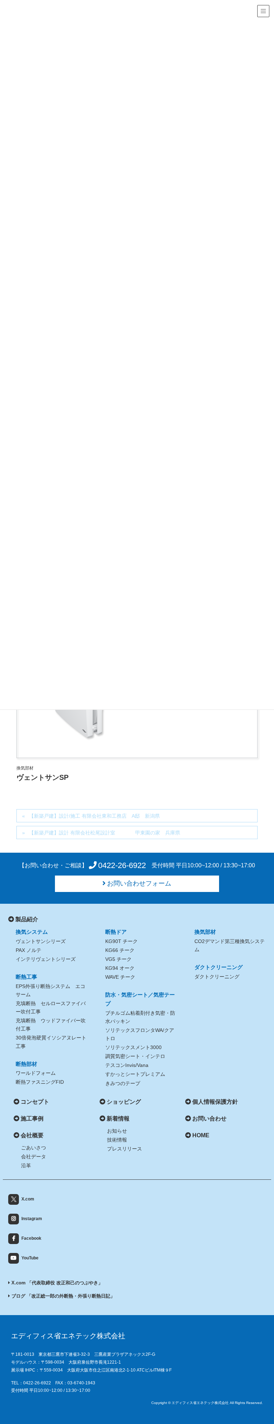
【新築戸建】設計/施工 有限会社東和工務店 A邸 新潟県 (94, 816)
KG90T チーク (121, 941)
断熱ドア (116, 932)
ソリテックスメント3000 (133, 1047)
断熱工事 (26, 977)
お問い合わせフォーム (139, 883)
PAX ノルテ (28, 950)
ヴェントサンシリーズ (41, 941)
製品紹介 (26, 919)
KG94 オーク (120, 968)
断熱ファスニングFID (40, 1082)
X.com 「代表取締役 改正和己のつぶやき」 (56, 1282)
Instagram (31, 1218)
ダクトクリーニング (218, 967)
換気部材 (205, 932)
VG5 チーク (118, 959)
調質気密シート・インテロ (135, 1056)
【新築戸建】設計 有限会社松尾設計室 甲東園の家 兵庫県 (108, 833)
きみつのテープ (122, 1083)
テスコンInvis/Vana (126, 1065)
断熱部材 (26, 1064)
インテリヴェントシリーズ (46, 959)
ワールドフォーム (36, 1073)
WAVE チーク (120, 977)
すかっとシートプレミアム (135, 1074)
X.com (27, 1199)
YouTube (30, 1257)
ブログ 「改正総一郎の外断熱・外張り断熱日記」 (62, 1296)
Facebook (31, 1238)
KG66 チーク (120, 950)
